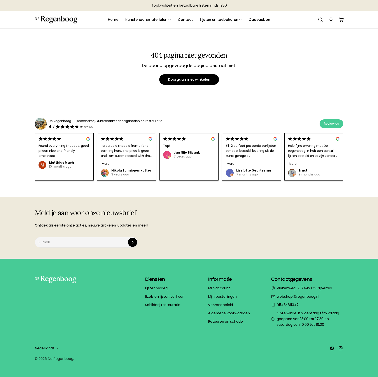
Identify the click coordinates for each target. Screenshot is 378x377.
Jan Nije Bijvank (187, 152)
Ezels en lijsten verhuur (164, 296)
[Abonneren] (132, 242)
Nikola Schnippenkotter (131, 170)
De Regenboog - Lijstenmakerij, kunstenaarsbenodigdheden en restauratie (105, 121)
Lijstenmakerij (156, 288)
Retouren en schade (225, 321)
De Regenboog (60, 358)
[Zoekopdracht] (320, 19)
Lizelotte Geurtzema (253, 170)
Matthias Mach (61, 162)
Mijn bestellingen (222, 296)
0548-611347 (288, 304)
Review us (331, 123)
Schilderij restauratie (162, 304)
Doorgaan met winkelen (189, 79)
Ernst (303, 170)
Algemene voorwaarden (229, 313)
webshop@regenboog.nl (298, 296)
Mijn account (219, 288)
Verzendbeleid (220, 304)
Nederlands (44, 348)
